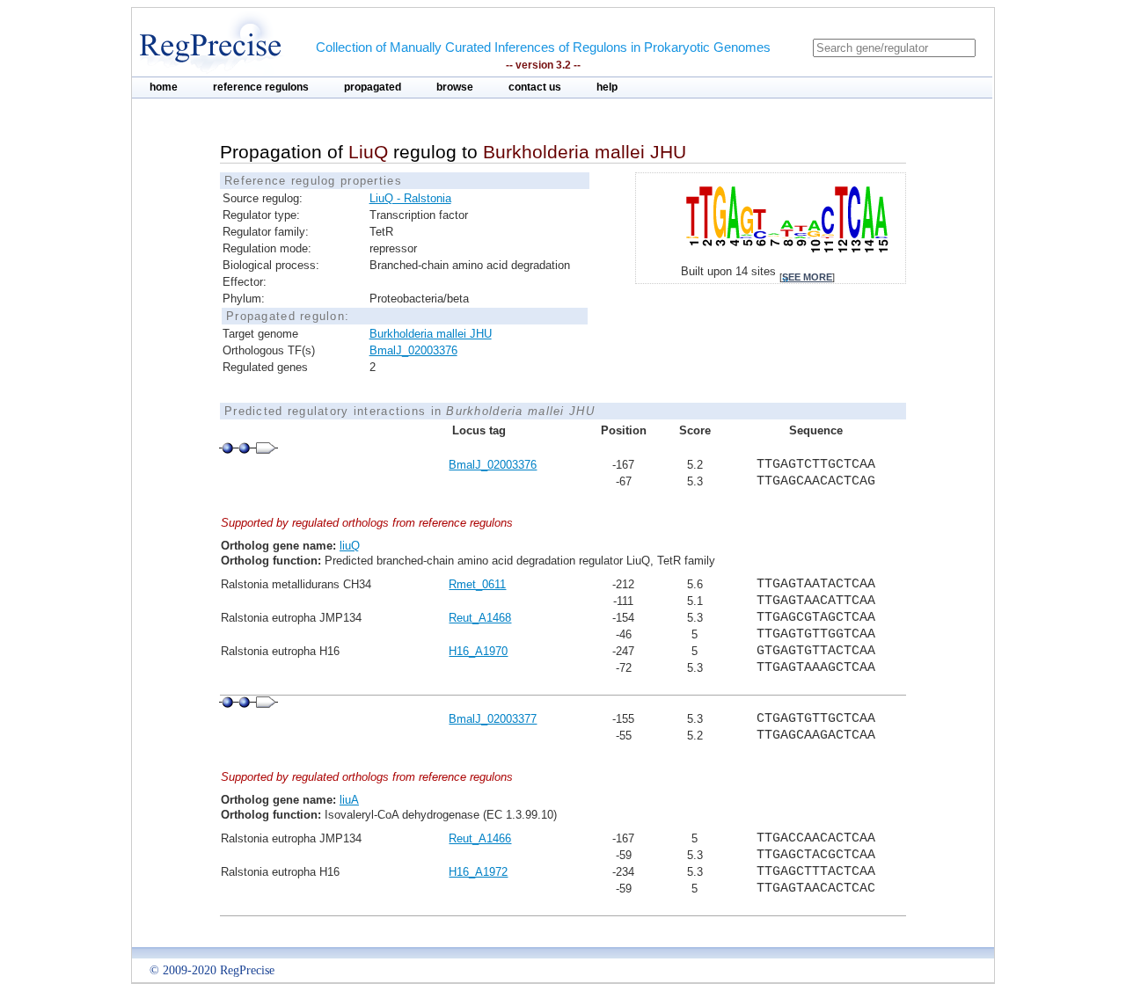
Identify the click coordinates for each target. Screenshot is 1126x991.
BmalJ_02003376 (413, 350)
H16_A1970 (478, 651)
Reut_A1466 (480, 838)
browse (454, 87)
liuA (349, 799)
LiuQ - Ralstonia (410, 198)
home (164, 87)
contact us (534, 87)
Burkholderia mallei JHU (430, 333)
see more (807, 277)
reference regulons (261, 87)
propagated (372, 87)
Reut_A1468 (480, 617)
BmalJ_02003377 (493, 718)
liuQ (350, 545)
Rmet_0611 (477, 584)
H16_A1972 (478, 871)
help (607, 87)
